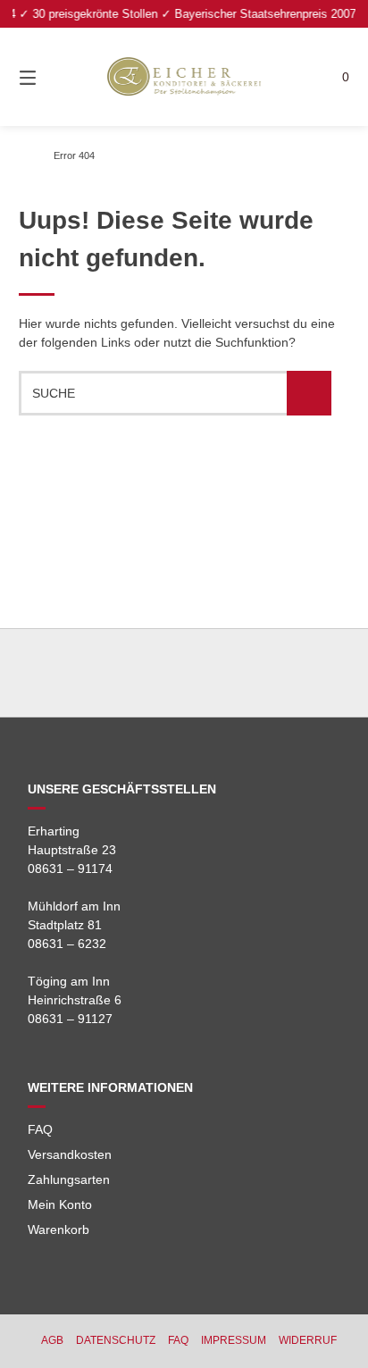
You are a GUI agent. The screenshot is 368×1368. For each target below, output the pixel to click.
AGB (52, 1340)
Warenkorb (58, 1229)
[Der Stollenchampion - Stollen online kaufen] (23, 155)
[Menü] (52, 77)
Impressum (233, 1340)
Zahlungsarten (69, 1179)
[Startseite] (184, 77)
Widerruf (308, 1340)
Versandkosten (70, 1154)
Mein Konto (60, 1204)
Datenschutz (115, 1340)
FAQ (40, 1129)
